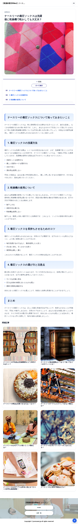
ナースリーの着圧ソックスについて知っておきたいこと (28, 90)
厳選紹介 (7, 12)
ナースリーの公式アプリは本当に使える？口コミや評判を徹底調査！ (19, 488)
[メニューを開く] (74, 3)
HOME (39, 507)
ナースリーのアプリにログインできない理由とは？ (57, 405)
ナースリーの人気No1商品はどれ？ (53, 487)
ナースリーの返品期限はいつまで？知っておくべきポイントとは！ (57, 363)
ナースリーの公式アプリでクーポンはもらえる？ (56, 446)
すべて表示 (39, 85)
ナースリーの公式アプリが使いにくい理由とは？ (18, 446)
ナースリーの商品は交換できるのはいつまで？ (19, 404)
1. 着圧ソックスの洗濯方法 (18, 95)
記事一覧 (39, 513)
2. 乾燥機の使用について (17, 100)
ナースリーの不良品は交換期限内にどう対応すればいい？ (19, 363)
